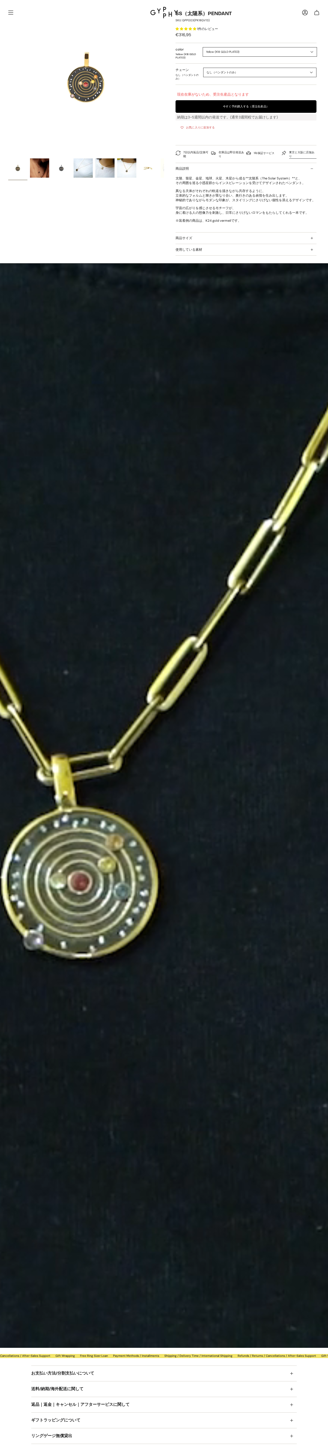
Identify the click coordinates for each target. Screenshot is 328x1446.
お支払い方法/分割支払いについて (62, 1373)
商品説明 (182, 168)
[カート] (317, 12)
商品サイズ (184, 238)
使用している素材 (189, 249)
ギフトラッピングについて (55, 1420)
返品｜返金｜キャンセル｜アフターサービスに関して (80, 1404)
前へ (8, 78)
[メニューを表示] (11, 12)
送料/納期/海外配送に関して (57, 1388)
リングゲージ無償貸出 (51, 1435)
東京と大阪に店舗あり (301, 154)
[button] (186, 29)
